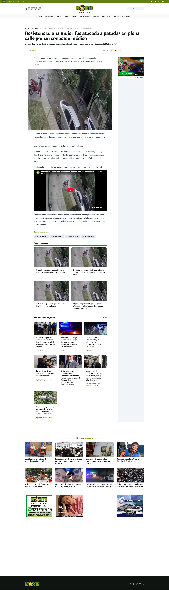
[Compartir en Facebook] (115, 50)
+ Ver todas (103, 317)
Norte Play (105, 16)
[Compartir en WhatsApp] (111, 50)
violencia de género (41, 236)
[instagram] (159, 1)
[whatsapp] (166, 1)
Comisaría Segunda (72, 236)
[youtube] (163, 1)
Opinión (73, 16)
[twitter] (151, 1)
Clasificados (126, 16)
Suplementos (84, 16)
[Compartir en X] (119, 50)
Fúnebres (116, 16)
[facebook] (155, 1)
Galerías (96, 16)
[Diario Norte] (32, 584)
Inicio (40, 16)
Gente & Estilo (62, 16)
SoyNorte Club (20, 1)
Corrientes (11, 1)
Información (49, 16)
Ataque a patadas (56, 236)
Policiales (34, 28)
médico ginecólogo (88, 236)
